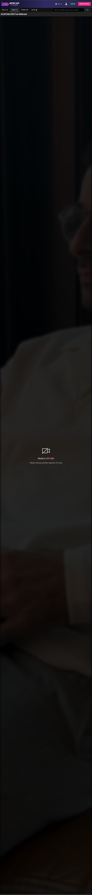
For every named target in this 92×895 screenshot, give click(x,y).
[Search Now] (87, 9)
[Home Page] (10, 4)
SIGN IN (73, 4)
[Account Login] (66, 4)
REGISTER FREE (84, 4)
